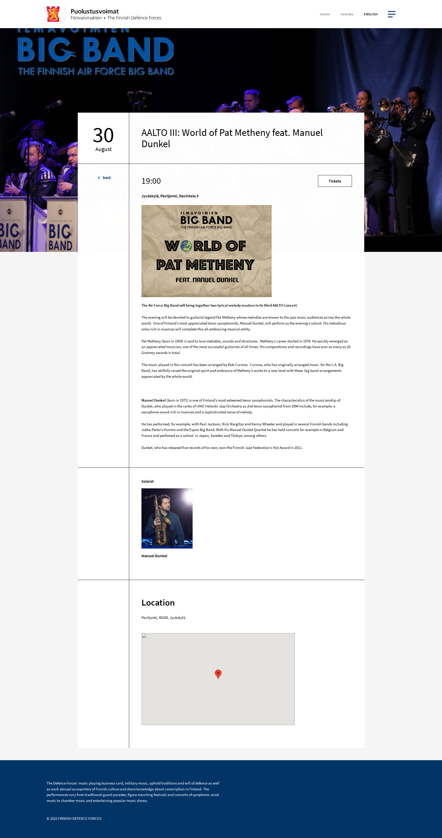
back (106, 177)
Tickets (335, 181)
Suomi (325, 14)
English (371, 14)
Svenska (346, 14)
